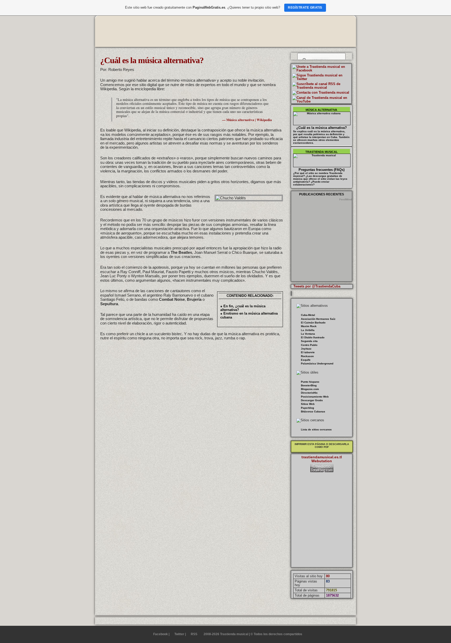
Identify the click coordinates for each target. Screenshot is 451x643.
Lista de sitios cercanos (316, 429)
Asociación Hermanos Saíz (318, 318)
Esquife (306, 359)
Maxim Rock (309, 326)
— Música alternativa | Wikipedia (247, 119)
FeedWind (345, 199)
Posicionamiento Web (315, 396)
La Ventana (308, 333)
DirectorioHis (309, 392)
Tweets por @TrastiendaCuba (316, 286)
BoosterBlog (309, 385)
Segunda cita (309, 341)
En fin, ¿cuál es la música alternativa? (242, 308)
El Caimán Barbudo (313, 322)
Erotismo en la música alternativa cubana (249, 315)
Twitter (179, 634)
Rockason (307, 356)
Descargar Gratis (312, 400)
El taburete (308, 352)
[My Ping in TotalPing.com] (321, 471)
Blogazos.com (310, 389)
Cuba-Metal (308, 315)
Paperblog (307, 407)
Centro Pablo (309, 345)
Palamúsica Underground (317, 363)
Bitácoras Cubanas (313, 411)
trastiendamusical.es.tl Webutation (321, 459)
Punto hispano (310, 381)
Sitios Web (307, 403)
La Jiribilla (307, 330)
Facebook (160, 634)
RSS (194, 634)
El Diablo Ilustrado (312, 337)
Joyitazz (306, 348)
